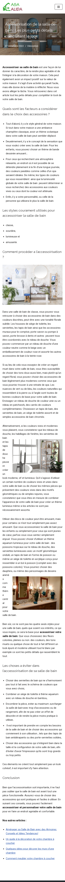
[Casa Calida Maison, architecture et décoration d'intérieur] (12, 6)
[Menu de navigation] (58, 7)
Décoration (33, 46)
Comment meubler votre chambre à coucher (30, 858)
